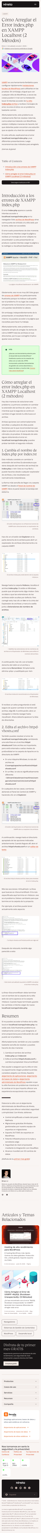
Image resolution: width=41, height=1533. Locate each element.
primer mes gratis (22, 1159)
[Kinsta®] (7, 4)
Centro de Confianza (5, 1453)
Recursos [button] (8, 1398)
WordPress (8, 1333)
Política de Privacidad (18, 1453)
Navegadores (9, 1322)
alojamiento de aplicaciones (14, 1076)
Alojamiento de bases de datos (16, 1432)
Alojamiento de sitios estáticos (16, 1436)
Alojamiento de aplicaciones (15, 1427)
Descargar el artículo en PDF (20, 182)
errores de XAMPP (12, 295)
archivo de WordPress (25, 219)
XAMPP (5, 14)
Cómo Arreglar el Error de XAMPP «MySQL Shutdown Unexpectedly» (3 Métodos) (18, 1294)
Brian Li (4, 46)
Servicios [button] (8, 1392)
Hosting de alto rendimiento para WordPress (18, 1248)
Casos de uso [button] (10, 1387)
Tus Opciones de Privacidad (32, 1453)
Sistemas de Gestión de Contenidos (19, 1327)
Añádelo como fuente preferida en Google (18, 48)
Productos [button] (8, 1381)
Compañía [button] (8, 1404)
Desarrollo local (25, 1333)
